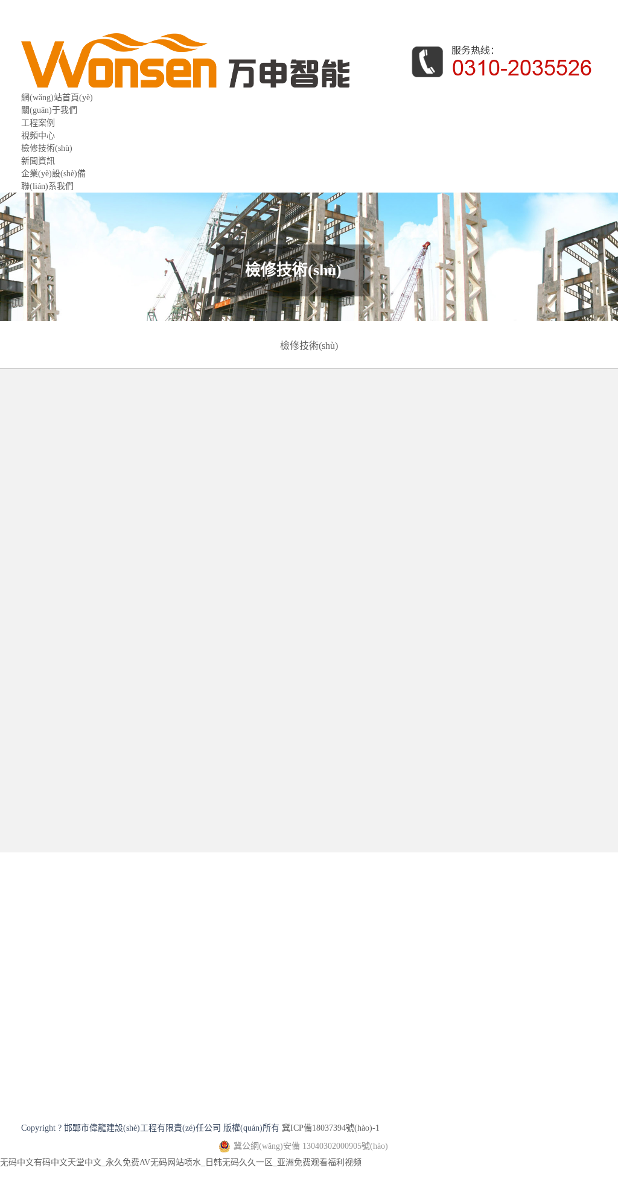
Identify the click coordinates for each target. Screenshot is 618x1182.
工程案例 (38, 122)
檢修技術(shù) (46, 148)
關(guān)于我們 (49, 110)
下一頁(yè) (306, 850)
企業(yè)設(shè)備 (53, 173)
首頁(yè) (107, 455)
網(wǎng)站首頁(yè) (57, 97)
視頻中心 (38, 135)
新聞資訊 (38, 160)
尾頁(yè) (364, 850)
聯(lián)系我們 (47, 186)
